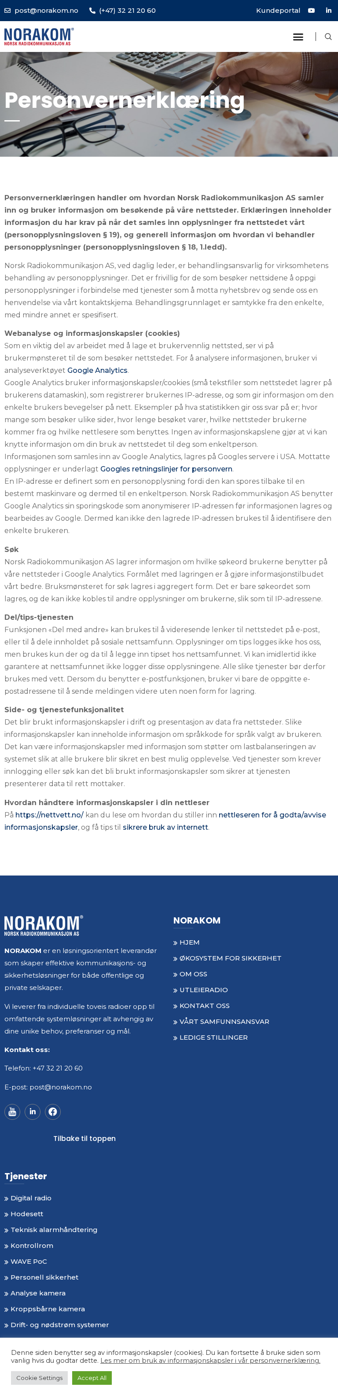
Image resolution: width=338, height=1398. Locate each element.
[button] (298, 36)
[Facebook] (53, 1112)
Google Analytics (97, 370)
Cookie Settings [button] (39, 1377)
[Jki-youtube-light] (12, 1112)
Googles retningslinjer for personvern (166, 469)
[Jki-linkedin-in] (32, 1112)
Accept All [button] (92, 1377)
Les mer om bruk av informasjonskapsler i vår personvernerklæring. (210, 1361)
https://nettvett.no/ (49, 815)
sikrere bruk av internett (165, 827)
